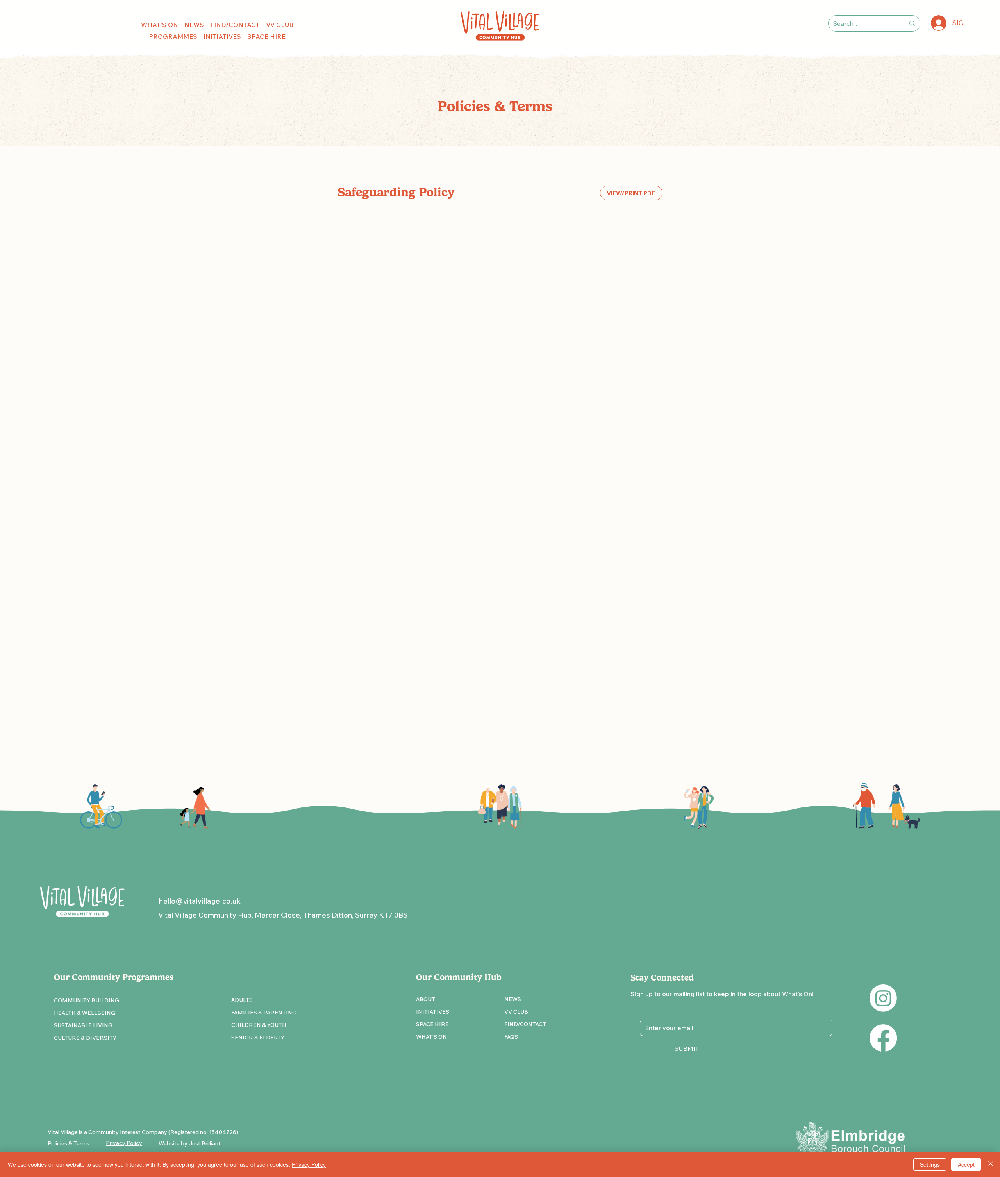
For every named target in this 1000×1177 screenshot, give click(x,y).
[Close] (990, 1164)
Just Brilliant (205, 1143)
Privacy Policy (309, 1164)
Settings (930, 1164)
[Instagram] (883, 998)
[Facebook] (883, 1038)
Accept (966, 1164)
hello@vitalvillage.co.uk (200, 901)
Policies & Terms (68, 1143)
